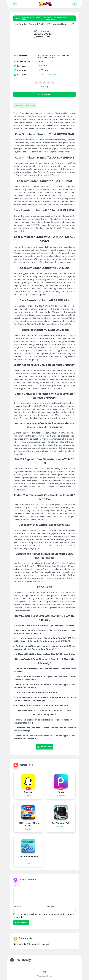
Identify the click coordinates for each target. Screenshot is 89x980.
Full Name (17, 906)
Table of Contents (26, 105)
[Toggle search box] (74, 4)
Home (17, 18)
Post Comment (21, 923)
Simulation (51, 74)
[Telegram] (44, 971)
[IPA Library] (44, 4)
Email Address (51, 906)
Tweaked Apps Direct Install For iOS (30, 18)
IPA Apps (42, 74)
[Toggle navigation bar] (14, 4)
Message (16, 885)
